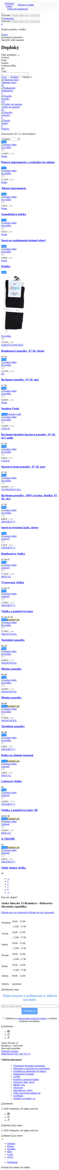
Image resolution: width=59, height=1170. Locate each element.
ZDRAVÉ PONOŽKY (12, 345)
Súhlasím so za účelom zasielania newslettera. (31, 1019)
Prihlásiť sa (29, 1011)
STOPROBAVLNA (11, 489)
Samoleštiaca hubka (13, 214)
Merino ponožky (11, 668)
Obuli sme (18, 1087)
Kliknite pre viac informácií (14, 912)
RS (2, 374)
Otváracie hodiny (9, 4)
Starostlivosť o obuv (23, 1090)
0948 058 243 (8, 1054)
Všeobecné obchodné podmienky (29, 1065)
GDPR (16, 1076)
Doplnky (14, 77)
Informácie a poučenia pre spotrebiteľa (31, 1068)
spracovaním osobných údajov (32, 1018)
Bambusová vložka (13, 553)
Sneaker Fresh (10, 408)
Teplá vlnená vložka (13, 867)
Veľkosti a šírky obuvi (23, 1082)
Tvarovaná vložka (12, 582)
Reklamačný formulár (23, 1074)
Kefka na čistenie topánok (17, 755)
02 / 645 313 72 (22, 1054)
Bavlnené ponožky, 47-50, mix (20, 379)
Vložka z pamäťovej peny (17, 611)
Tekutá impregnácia (13, 188)
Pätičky (6, 266)
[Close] (2, 1139)
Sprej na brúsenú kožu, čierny (20, 527)
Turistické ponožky (13, 640)
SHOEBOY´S (8, 521)
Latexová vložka (11, 781)
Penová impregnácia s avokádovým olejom (28, 162)
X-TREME (8, 838)
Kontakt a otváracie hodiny (26, 1079)
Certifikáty (18, 1095)
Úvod (4, 77)
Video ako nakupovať (17, 9)
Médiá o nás (19, 1085)
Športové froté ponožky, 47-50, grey (23, 466)
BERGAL (6, 576)
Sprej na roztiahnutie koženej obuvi (23, 240)
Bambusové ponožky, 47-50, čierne (22, 350)
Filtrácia (5, 128)
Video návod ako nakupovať (27, 1093)
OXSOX (5, 428)
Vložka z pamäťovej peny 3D (19, 810)
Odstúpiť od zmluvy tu (24, 1098)
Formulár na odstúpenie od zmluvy (30, 1071)
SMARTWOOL (9, 634)
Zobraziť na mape (9, 1051)
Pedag (4, 156)
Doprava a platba (26, 4)
